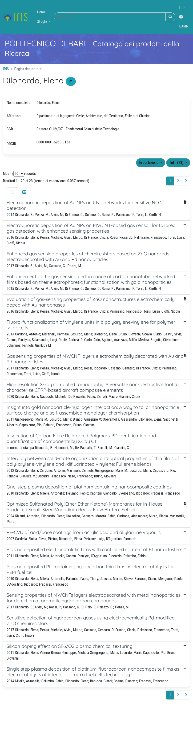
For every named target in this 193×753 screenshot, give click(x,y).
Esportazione (149, 162)
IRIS (6, 69)
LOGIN (183, 26)
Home (41, 12)
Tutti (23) (176, 162)
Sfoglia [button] (42, 21)
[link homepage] (17, 17)
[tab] (12, 192)
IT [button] (180, 7)
